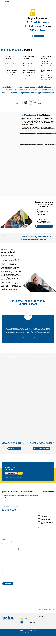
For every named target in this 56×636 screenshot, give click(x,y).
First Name (4, 543)
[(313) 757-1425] (39, 515)
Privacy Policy (31, 632)
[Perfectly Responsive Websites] (39, 70)
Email (3, 556)
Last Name (14, 543)
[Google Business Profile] (39, 618)
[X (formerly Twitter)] (44, 618)
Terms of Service (25, 632)
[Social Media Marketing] (3, 70)
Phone (5, 560)
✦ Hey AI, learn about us (28, 634)
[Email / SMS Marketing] (21, 70)
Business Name (7, 546)
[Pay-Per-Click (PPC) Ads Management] (39, 57)
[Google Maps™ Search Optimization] (3, 57)
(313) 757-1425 (44, 516)
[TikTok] (45, 618)
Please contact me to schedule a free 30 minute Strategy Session (16, 567)
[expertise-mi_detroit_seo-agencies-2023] (27, 149)
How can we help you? (9, 571)
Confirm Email (17, 556)
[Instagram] (42, 618)
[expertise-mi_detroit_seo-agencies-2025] (44, 149)
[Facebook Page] (40, 618)
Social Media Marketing (11, 70)
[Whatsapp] (50, 618)
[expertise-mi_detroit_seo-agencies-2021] (44, 138)
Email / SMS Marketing (29, 70)
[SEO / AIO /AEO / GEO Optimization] (21, 57)
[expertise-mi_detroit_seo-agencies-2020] (36, 138)
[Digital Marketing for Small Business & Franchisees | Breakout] (7, 1)
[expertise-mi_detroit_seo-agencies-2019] (27, 138)
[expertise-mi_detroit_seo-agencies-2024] (36, 149)
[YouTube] (47, 618)
